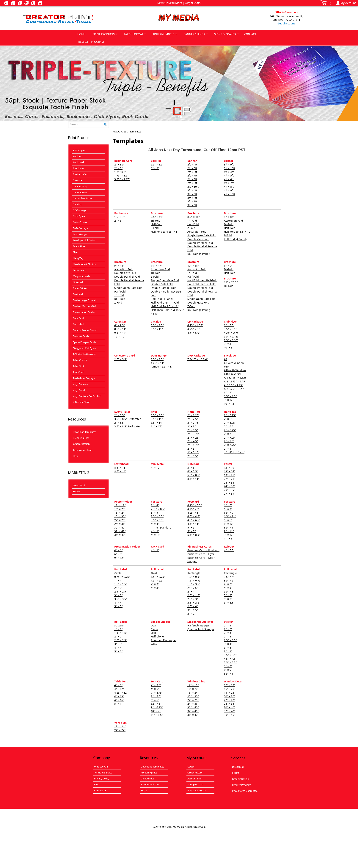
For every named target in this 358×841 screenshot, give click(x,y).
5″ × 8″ (228, 666)
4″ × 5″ (228, 588)
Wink (154, 644)
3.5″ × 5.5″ (157, 516)
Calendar (78, 180)
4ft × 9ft (229, 190)
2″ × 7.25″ (230, 437)
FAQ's (144, 790)
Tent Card (78, 372)
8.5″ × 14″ (157, 422)
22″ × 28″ (229, 479)
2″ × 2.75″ (193, 422)
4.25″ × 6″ (193, 509)
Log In (190, 766)
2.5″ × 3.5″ (120, 359)
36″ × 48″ (119, 535)
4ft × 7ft (229, 183)
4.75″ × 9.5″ (194, 329)
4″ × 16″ (119, 700)
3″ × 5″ (155, 512)
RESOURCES (119, 131)
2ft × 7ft (192, 175)
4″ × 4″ (155, 524)
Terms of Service (103, 772)
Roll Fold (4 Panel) (198, 254)
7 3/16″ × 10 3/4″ (197, 359)
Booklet (77, 156)
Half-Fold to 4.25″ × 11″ (165, 231)
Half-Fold (156, 224)
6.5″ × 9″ (229, 512)
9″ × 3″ (228, 344)
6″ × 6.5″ (229, 602)
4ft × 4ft (229, 172)
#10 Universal (232, 374)
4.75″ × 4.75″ (195, 325)
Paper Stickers (81, 288)
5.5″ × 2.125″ (232, 336)
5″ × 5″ (191, 527)
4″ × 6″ (118, 550)
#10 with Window (235, 370)
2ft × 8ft (192, 179)
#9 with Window (234, 363)
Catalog (77, 204)
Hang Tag (78, 258)
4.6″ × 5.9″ (193, 332)
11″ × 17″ (156, 426)
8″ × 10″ (229, 524)
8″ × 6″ (228, 520)
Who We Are (101, 766)
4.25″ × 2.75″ (232, 332)
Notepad (78, 282)
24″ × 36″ (229, 482)
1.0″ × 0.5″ (193, 577)
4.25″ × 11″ (157, 363)
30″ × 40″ (119, 527)
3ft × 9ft (229, 164)
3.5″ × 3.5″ (120, 599)
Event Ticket (79, 246)
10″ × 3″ (229, 347)
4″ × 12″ (119, 689)
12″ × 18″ (119, 505)
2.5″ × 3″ (192, 599)
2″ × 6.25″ (230, 422)
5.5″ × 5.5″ (230, 662)
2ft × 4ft (192, 164)
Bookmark (78, 162)
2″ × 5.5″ (229, 325)
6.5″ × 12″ (230, 516)
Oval (153, 625)
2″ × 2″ (118, 588)
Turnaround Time (82, 450)
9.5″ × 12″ (120, 332)
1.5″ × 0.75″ (158, 577)
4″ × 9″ (155, 531)
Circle (154, 629)
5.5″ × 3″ (229, 591)
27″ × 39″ (229, 493)
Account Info (194, 778)
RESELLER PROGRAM (91, 41)
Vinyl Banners (80, 384)
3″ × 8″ (191, 467)
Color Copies (80, 222)
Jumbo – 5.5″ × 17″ (162, 366)
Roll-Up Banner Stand (85, 330)
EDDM (76, 491)
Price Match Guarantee (244, 790)
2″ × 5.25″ (193, 452)
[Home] (71, 18)
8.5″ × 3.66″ (231, 340)
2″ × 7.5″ (229, 441)
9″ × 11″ (229, 531)
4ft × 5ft (229, 175)
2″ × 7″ (228, 434)
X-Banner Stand (81, 402)
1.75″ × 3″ (120, 172)
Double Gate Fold (198, 239)
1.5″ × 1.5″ (120, 584)
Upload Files (147, 778)
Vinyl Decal (79, 390)
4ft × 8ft (229, 186)
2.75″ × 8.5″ (158, 509)
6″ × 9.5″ (119, 325)
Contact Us (100, 790)
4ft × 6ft (229, 179)
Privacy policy (101, 778)
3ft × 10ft (229, 168)
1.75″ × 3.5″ (121, 175)
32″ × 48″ (119, 531)
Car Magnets (80, 192)
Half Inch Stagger (198, 625)
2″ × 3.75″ (193, 434)
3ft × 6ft (192, 198)
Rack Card (78, 318)
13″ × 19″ (229, 467)
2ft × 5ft (192, 168)
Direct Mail (79, 485)
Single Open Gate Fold (201, 235)
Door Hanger (80, 234)
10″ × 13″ (229, 403)
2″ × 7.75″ (230, 445)
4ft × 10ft (229, 194)
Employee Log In (196, 790)
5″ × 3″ (228, 595)
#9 (225, 359)
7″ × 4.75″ (157, 692)
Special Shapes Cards (84, 342)
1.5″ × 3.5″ (193, 584)
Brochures (78, 168)
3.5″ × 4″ (229, 577)
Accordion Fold (196, 231)
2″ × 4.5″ (192, 441)
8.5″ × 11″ (120, 329)
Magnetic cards (81, 276)
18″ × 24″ (229, 471)
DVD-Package (80, 228)
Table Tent (78, 366)
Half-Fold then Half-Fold (202, 280)
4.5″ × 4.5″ (193, 516)
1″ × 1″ (118, 580)
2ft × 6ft (192, 172)
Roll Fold (119, 299)
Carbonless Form (82, 198)
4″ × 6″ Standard (161, 527)
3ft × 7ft (192, 201)
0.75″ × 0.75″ (122, 577)
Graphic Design (81, 443)
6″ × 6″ (228, 505)
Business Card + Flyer (200, 554)
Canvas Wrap (80, 186)
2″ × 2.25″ (193, 415)
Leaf (153, 632)
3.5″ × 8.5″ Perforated (127, 419)
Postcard (78, 294)
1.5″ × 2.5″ (157, 580)
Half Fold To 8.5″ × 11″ (164, 306)
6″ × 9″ (155, 168)
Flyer (75, 252)
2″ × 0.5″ (192, 588)
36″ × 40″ (193, 715)
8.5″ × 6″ (156, 703)
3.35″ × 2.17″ (122, 179)
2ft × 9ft (192, 183)
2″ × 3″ (118, 168)
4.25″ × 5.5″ (194, 505)
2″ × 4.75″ (193, 445)
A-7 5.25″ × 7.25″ (234, 389)
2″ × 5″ (191, 448)
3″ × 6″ (228, 647)
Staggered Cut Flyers (84, 348)
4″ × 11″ (156, 535)
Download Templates (84, 432)
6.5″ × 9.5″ (230, 396)
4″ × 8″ (118, 685)
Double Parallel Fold (200, 243)
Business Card (80, 174)
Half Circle (157, 636)
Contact (250, 34)
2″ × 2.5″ (192, 419)
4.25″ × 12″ (121, 692)
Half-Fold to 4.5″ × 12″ (237, 231)
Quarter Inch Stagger (200, 629)
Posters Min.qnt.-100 (84, 306)
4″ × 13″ (119, 696)
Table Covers (80, 360)
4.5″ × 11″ (193, 524)
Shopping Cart (195, 784)
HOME (81, 34)
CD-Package (79, 210)
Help (75, 456)
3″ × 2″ (191, 613)
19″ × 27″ (229, 475)
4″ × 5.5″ (192, 471)
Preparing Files (81, 438)
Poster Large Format (84, 300)
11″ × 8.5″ (157, 715)
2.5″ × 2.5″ (120, 591)
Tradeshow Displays (84, 378)
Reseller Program (241, 785)
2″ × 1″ (191, 591)
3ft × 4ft (192, 190)
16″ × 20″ (119, 509)
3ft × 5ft (192, 194)
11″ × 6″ (229, 538)
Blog (96, 784)
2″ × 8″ (118, 220)
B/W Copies (79, 150)
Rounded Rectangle (163, 640)
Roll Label (78, 324)
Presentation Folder (84, 312)
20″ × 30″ (119, 516)
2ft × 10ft (193, 186)
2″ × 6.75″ (230, 430)
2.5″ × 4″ (192, 606)
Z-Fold (155, 228)
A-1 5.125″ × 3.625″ (235, 377)
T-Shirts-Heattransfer (84, 354)
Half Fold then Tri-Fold (165, 302)
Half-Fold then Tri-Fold (201, 284)
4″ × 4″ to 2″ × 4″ (234, 452)
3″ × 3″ (118, 595)
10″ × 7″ (156, 711)
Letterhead (79, 270)
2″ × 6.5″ (229, 426)
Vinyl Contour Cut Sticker (87, 396)
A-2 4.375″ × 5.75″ (235, 381)
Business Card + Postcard (203, 550)
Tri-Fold (155, 220)
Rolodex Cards (81, 336)
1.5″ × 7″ (119, 217)
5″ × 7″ (191, 531)
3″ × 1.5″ (192, 610)
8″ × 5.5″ (156, 696)
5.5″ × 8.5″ (157, 164)
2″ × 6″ (228, 419)
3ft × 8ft (192, 205)
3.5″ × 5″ (229, 580)
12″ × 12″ (119, 336)
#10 (226, 366)
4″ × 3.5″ (156, 685)
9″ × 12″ (229, 400)
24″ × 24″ (119, 730)
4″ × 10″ (156, 467)
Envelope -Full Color (84, 240)
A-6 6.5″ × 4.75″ (233, 385)
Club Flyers (79, 216)
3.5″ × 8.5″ (230, 329)
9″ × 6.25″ (157, 707)
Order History (194, 772)
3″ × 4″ (228, 644)
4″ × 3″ (155, 588)
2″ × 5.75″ (230, 415)
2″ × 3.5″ (119, 164)
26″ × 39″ (229, 490)
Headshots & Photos (84, 264)
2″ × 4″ (155, 505)
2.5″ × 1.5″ (193, 595)
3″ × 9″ (228, 651)
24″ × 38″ (229, 486)
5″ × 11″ (119, 703)
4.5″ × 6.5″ (193, 520)
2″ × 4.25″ (193, 437)
